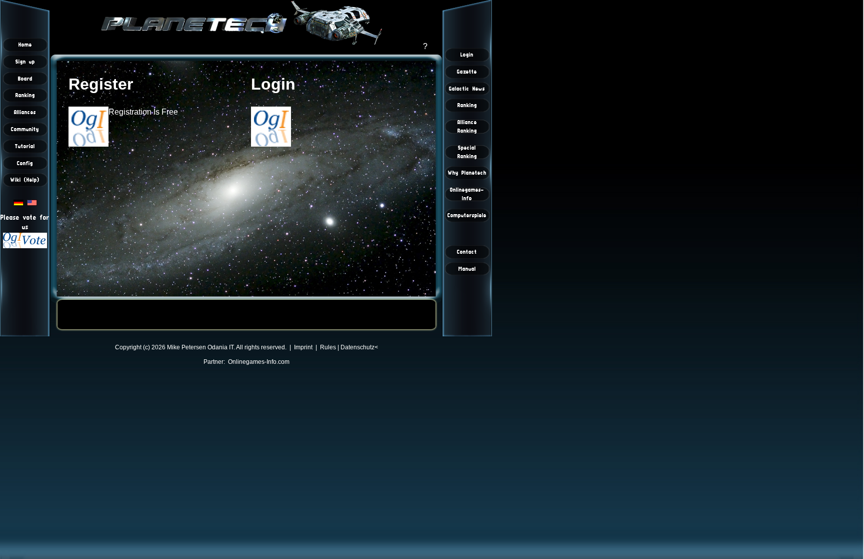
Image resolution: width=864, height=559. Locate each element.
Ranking (25, 95)
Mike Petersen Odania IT (200, 347)
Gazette (467, 72)
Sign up (25, 62)
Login (467, 55)
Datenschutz (357, 347)
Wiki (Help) (25, 180)
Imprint (303, 347)
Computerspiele (467, 215)
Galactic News (467, 89)
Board (25, 79)
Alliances (25, 112)
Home (25, 45)
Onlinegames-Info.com (259, 361)
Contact (467, 252)
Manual (467, 269)
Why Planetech (467, 173)
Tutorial (25, 146)
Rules (328, 347)
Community (25, 129)
